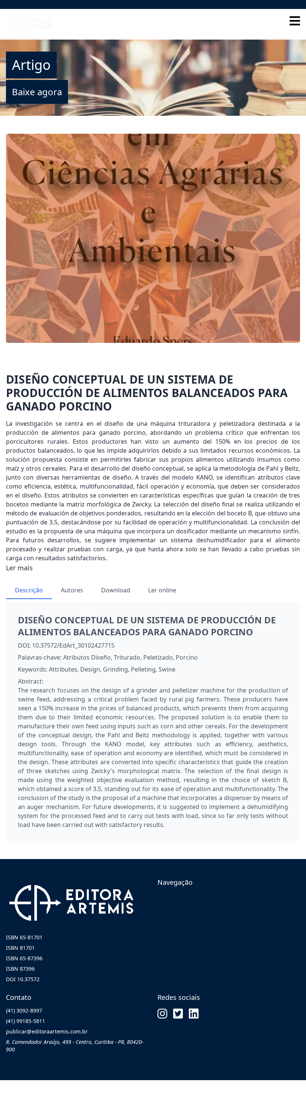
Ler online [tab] (162, 590)
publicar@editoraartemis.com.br (47, 1031)
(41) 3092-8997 (24, 1010)
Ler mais (19, 567)
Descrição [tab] (29, 590)
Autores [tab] (72, 590)
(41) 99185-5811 (25, 1020)
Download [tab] (115, 590)
